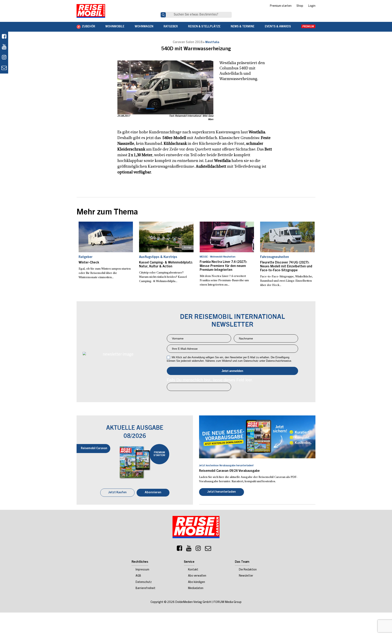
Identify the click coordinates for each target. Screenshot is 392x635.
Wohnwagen (144, 26)
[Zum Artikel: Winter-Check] (106, 237)
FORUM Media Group (227, 602)
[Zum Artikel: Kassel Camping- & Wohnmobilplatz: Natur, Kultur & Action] (166, 237)
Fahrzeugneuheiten (274, 257)
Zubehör (88, 26)
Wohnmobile (114, 26)
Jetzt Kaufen (117, 492)
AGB (138, 576)
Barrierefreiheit (145, 588)
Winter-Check (89, 262)
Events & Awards (278, 26)
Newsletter (246, 576)
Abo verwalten (197, 576)
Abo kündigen (196, 582)
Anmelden (232, 371)
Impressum (142, 570)
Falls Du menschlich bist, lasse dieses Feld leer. (210, 380)
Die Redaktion (248, 570)
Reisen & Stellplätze (204, 26)
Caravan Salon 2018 (187, 42)
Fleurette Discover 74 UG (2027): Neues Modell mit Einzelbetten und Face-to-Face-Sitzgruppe (286, 266)
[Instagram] (198, 550)
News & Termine (242, 26)
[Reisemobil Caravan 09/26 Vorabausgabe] (257, 436)
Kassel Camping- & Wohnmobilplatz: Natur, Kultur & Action (166, 264)
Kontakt (193, 570)
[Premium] (308, 27)
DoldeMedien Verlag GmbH (193, 602)
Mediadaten (195, 588)
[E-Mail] (208, 550)
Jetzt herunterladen (221, 492)
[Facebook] (4, 37)
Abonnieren (153, 492)
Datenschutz (144, 582)
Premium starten (281, 6)
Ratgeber (171, 26)
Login (311, 6)
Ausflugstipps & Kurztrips (158, 257)
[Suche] (163, 14)
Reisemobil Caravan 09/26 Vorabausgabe (229, 471)
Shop (299, 6)
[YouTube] (189, 550)
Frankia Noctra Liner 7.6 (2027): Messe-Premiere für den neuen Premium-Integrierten (223, 265)
